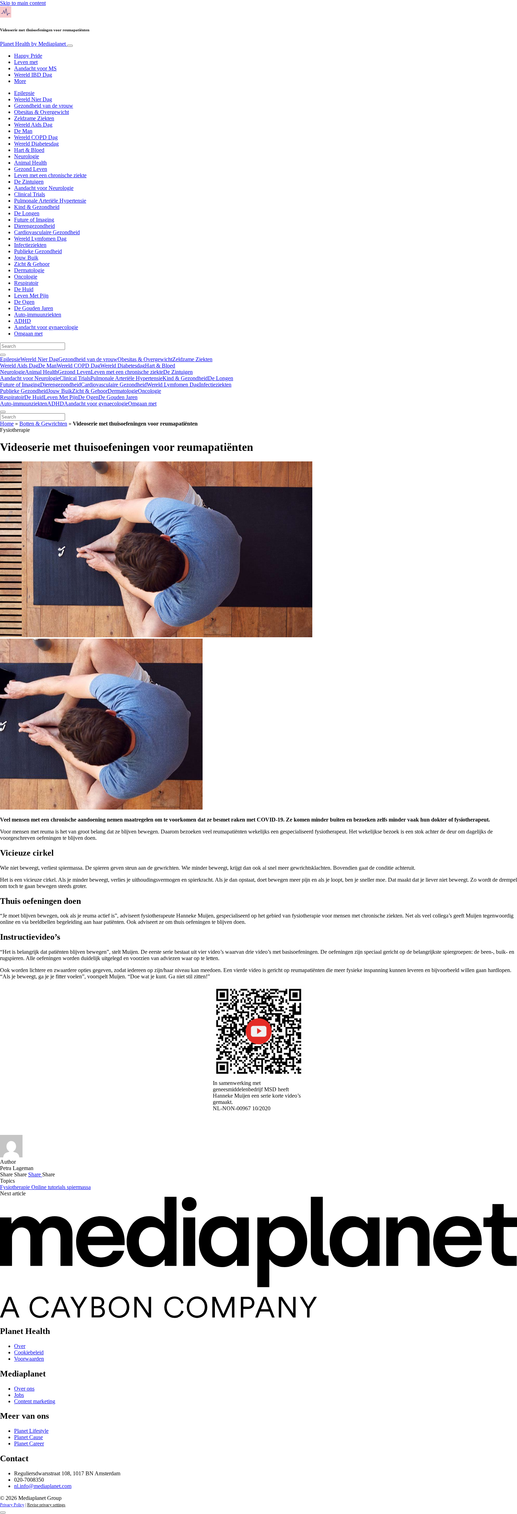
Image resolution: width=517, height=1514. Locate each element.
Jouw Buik (26, 258)
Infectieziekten (30, 245)
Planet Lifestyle (31, 1431)
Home (7, 424)
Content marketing (34, 1401)
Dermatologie (29, 270)
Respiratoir (26, 283)
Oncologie (25, 277)
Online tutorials (49, 1187)
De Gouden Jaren (33, 308)
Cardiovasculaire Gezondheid (47, 232)
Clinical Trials (29, 194)
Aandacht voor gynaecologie (46, 327)
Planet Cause (28, 1437)
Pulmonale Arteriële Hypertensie (50, 201)
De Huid (23, 289)
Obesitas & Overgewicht (41, 112)
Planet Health (33, 44)
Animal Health (30, 163)
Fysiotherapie (15, 1187)
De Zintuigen (29, 182)
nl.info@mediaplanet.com (42, 1486)
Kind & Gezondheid (36, 207)
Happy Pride (28, 56)
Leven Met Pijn (31, 296)
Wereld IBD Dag (33, 75)
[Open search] (3, 355)
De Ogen (24, 302)
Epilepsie (24, 93)
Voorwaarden (29, 1359)
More (20, 81)
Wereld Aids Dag (33, 125)
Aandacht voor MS (35, 68)
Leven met (26, 62)
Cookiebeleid (29, 1352)
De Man (23, 131)
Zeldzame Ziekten (34, 118)
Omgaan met (28, 334)
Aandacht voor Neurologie (44, 188)
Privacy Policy (12, 1504)
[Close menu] (3, 412)
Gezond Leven (30, 169)
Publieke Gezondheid (38, 251)
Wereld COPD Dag (36, 137)
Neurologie (26, 156)
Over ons (24, 1389)
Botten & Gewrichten (43, 424)
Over (19, 1346)
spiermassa (79, 1187)
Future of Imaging (34, 220)
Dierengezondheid (34, 226)
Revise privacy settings (46, 1504)
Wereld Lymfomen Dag (40, 239)
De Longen (26, 213)
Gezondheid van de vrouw (43, 106)
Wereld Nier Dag (33, 99)
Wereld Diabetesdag (36, 144)
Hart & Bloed (29, 150)
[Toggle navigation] (70, 46)
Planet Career (29, 1443)
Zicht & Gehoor (32, 264)
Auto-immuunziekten (37, 315)
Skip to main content (23, 3)
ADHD (22, 321)
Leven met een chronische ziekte (50, 175)
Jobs (19, 1395)
